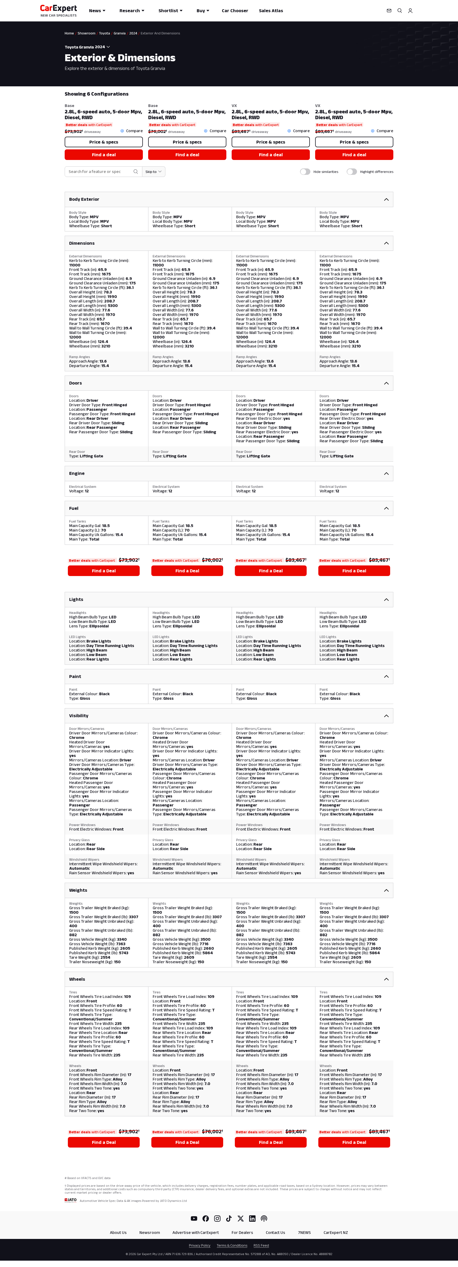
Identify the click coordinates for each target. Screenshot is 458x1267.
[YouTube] (194, 1218)
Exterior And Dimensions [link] (160, 33)
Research (130, 10)
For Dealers (242, 1232)
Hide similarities (326, 171)
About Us (118, 1232)
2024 (133, 33)
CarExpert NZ (336, 1232)
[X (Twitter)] (240, 1218)
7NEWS (304, 1232)
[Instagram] (217, 1218)
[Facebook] (205, 1218)
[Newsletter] (389, 10)
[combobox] (103, 47)
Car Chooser (235, 10)
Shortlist (168, 10)
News (95, 10)
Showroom (86, 33)
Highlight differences (376, 171)
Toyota (104, 33)
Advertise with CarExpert (196, 1232)
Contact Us (275, 1232)
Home (69, 33)
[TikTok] (229, 1218)
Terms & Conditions (232, 1245)
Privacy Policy (199, 1245)
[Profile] (410, 10)
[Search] (399, 10)
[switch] (305, 171)
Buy (201, 10)
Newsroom (149, 1232)
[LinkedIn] (252, 1218)
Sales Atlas (271, 10)
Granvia (120, 33)
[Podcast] (264, 1218)
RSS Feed (261, 1245)
